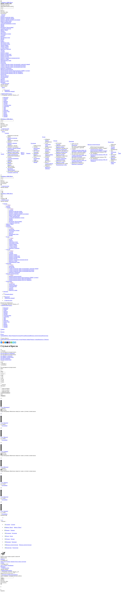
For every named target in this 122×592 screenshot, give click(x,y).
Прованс (14, 335)
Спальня (11, 210)
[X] (7, 342)
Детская (11, 252)
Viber (4, 107)
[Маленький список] (1, 362)
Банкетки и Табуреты (43, 339)
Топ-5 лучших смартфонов (7, 565)
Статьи (2, 562)
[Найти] (2, 9)
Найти (2, 578)
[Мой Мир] (5, 342)
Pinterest (5, 114)
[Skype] (13, 342)
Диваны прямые (26, 339)
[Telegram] (15, 342)
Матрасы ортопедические (15, 276)
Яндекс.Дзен (6, 111)
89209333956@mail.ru (7, 93)
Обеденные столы (8, 339)
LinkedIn (5, 116)
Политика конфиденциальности (10, 574)
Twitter (5, 100)
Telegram (5, 102)
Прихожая (11, 266)
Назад (9, 205)
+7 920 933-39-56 (5, 83)
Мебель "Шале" (8, 335)
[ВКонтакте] (1, 342)
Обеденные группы (17, 339)
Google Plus (6, 106)
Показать (3, 395)
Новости (3, 559)
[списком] (2, 361)
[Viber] (9, 342)
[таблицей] (3, 361)
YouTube (5, 103)
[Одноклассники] (3, 342)
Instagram (5, 101)
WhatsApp (5, 110)
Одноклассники (7, 105)
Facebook (5, 98)
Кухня (10, 239)
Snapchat (5, 115)
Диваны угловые (34, 339)
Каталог (8, 206)
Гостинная (11, 229)
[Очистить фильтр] (2, 394)
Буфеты (2, 339)
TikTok (5, 112)
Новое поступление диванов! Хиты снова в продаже (13, 561)
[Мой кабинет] (1, 189)
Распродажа (12, 284)
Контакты (3, 566)
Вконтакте (5, 97)
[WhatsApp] (11, 342)
